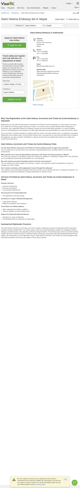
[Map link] (43, 90)
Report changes (38, 105)
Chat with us (74, 19)
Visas (3, 8)
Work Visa (20, 8)
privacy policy (40, 484)
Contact (53, 8)
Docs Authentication (33, 8)
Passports (11, 8)
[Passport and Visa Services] (8, 4)
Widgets (45, 8)
